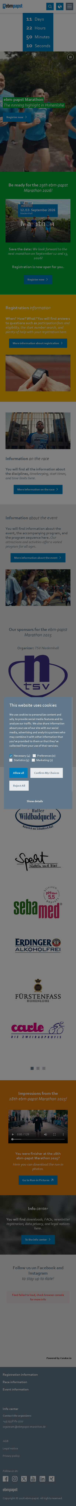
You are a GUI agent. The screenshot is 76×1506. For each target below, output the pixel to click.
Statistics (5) (21, 760)
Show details (35, 801)
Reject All (19, 785)
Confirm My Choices (46, 773)
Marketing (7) (44, 760)
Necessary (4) (22, 755)
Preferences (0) (46, 755)
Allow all (18, 773)
